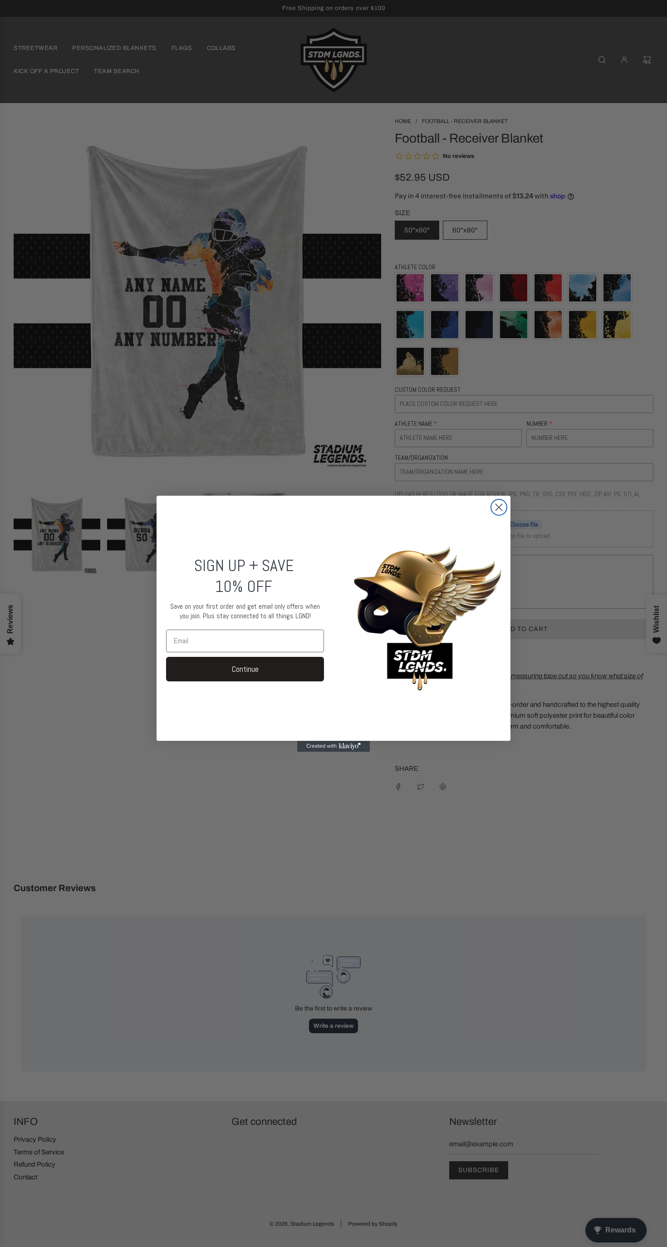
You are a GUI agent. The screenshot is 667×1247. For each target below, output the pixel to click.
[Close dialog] (499, 507)
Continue (245, 669)
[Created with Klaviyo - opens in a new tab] (333, 746)
